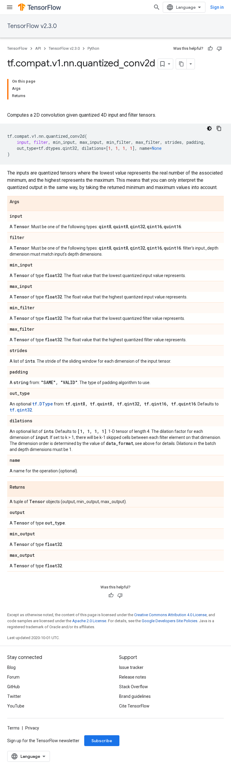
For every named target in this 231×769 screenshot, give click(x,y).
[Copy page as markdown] (181, 64)
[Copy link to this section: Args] (25, 202)
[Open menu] (10, 7)
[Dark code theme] (209, 128)
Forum (13, 677)
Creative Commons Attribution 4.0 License (170, 615)
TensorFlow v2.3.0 (32, 26)
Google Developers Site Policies (169, 621)
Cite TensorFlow (134, 706)
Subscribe (101, 740)
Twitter (14, 696)
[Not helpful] (219, 48)
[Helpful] (210, 48)
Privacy (32, 728)
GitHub (13, 686)
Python (93, 48)
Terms (13, 728)
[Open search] (156, 7)
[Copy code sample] (219, 128)
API (38, 48)
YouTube (15, 706)
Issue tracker (131, 667)
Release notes (132, 677)
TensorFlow (17, 48)
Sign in (217, 7)
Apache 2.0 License (89, 621)
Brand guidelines (135, 696)
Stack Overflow (133, 686)
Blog (11, 667)
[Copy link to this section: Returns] (31, 487)
